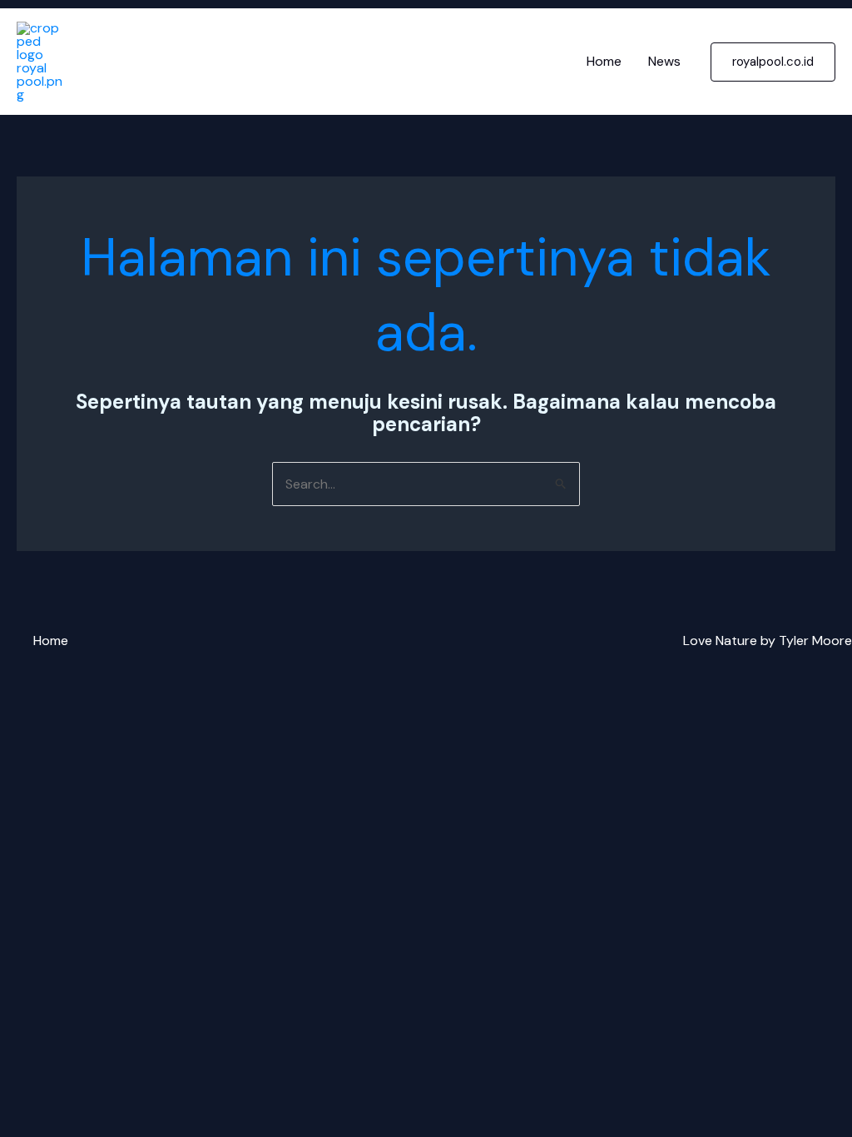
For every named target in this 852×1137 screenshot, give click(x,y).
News (664, 61)
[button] (773, 62)
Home (604, 61)
